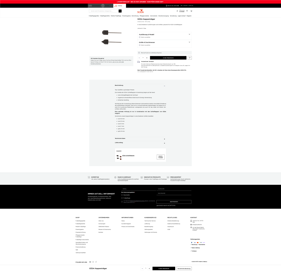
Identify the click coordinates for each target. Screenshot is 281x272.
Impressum (170, 226)
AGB (168, 229)
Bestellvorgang (148, 226)
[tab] (140, 86)
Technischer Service (150, 221)
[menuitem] (94, 16)
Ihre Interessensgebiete (127, 192)
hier (146, 67)
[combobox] (105, 11)
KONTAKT (193, 217)
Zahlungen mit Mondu (150, 232)
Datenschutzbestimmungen (137, 201)
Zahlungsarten (148, 229)
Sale (77, 250)
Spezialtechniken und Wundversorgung (82, 243)
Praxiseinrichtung (81, 232)
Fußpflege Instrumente (82, 239)
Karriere (100, 232)
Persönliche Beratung (184, 268)
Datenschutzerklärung (173, 223)
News (123, 221)
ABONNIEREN (174, 202)
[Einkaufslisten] (187, 11)
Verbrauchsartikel (81, 252)
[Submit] (120, 11)
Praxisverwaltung (80, 247)
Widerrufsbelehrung (173, 221)
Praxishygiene (80, 229)
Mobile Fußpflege (81, 226)
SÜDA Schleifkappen (128, 155)
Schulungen (101, 223)
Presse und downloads (127, 226)
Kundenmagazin (126, 223)
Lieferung (147, 223)
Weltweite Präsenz (103, 226)
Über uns (101, 221)
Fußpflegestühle (80, 223)
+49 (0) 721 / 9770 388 (118, 62)
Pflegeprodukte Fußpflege (80, 235)
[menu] (140, 16)
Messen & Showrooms (104, 229)
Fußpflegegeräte (80, 221)
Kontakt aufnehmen (96, 63)
